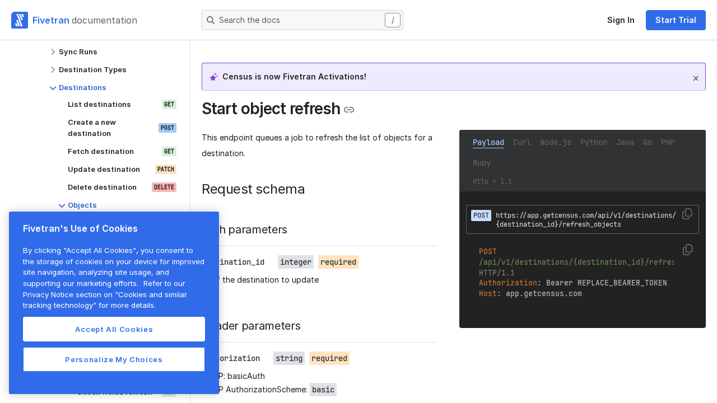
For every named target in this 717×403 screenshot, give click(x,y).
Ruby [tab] (482, 163)
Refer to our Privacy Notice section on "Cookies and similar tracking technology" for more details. (105, 294)
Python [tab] (593, 142)
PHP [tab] (667, 142)
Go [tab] (647, 142)
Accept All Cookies (114, 329)
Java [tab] (625, 142)
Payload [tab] (488, 142)
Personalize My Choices (113, 359)
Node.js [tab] (555, 142)
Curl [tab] (522, 142)
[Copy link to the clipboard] (349, 110)
